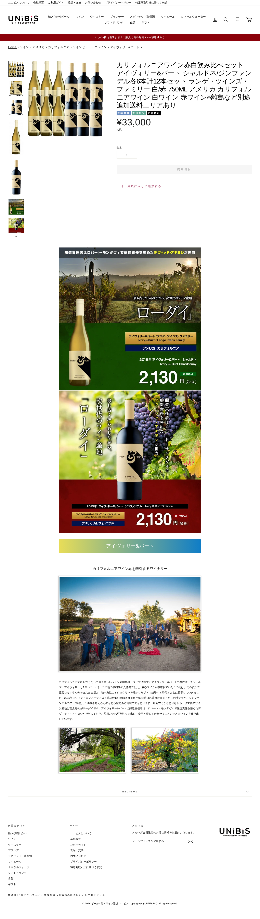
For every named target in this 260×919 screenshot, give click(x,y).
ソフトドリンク (114, 22)
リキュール (168, 16)
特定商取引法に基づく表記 (151, 2)
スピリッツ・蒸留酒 (142, 16)
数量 (119, 147)
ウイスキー (97, 16)
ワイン (80, 16)
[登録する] (190, 841)
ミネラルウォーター (193, 16)
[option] (130, 37)
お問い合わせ (93, 2)
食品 (132, 22)
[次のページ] (16, 235)
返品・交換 (74, 2)
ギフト (145, 22)
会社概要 (38, 2)
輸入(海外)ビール (58, 16)
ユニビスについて (18, 2)
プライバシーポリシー (118, 2)
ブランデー (117, 16)
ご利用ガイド (56, 2)
